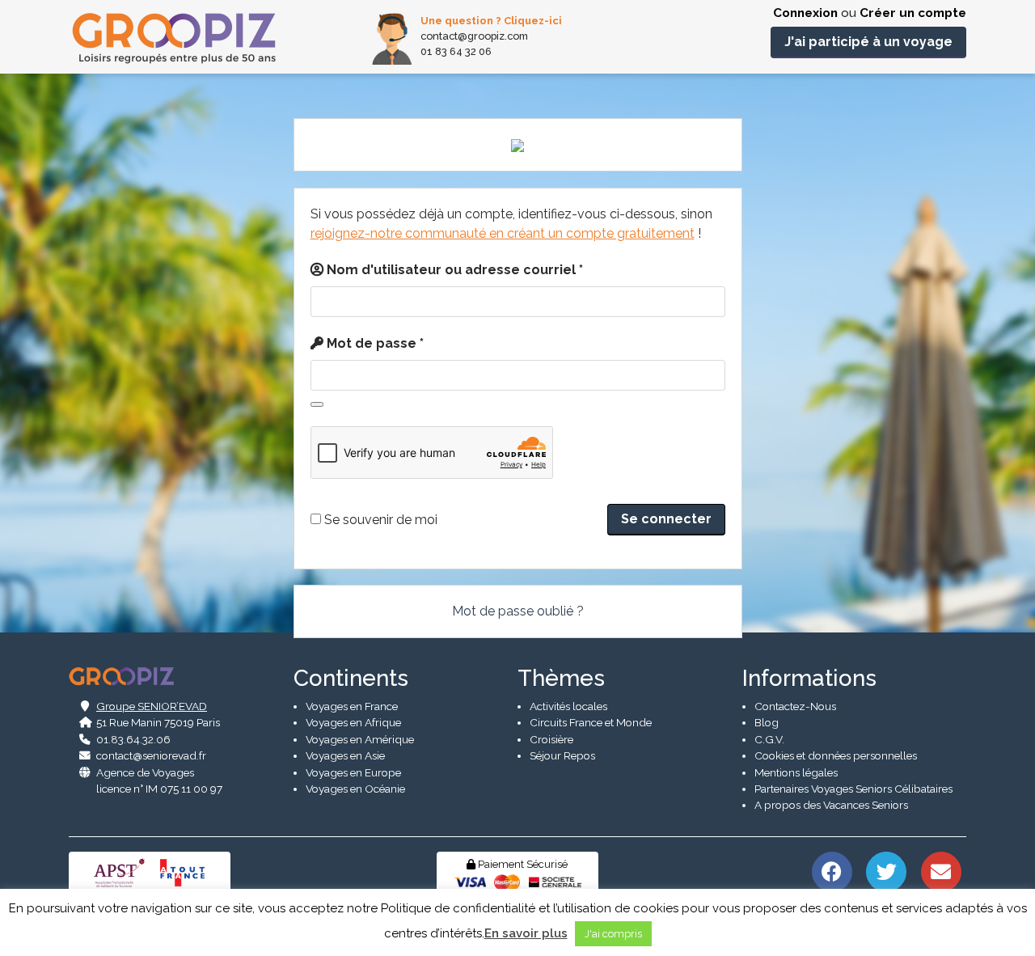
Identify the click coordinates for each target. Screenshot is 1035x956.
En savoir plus (526, 933)
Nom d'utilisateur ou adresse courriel (455, 269)
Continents (351, 678)
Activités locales (568, 706)
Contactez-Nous (795, 706)
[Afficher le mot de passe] (316, 404)
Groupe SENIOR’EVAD (151, 706)
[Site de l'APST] (122, 871)
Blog (766, 722)
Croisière (551, 739)
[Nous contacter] (940, 870)
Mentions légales (796, 772)
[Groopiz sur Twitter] (886, 870)
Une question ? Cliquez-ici (491, 21)
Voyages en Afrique (353, 722)
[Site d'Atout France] (183, 871)
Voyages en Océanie (355, 788)
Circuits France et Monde (591, 722)
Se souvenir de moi (379, 519)
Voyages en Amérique (360, 739)
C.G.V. (769, 739)
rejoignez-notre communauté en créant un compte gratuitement (502, 233)
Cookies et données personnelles (835, 755)
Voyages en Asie (345, 755)
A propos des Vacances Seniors (831, 804)
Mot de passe (375, 343)
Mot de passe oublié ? (518, 611)
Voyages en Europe (353, 772)
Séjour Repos (562, 755)
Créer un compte (913, 13)
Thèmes (561, 678)
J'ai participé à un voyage (868, 41)
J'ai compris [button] (613, 934)
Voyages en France (352, 706)
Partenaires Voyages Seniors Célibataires (853, 788)
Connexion (805, 13)
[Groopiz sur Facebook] (831, 870)
